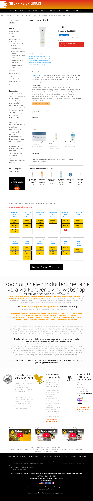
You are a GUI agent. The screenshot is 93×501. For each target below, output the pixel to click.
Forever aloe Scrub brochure (40, 103)
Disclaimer (81, 461)
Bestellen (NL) (14, 221)
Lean (18, 144)
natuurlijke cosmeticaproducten (47, 317)
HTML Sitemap (71, 463)
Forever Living (41, 65)
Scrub (30, 65)
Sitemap (65, 463)
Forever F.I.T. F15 (66, 313)
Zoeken (12, 22)
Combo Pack (18, 101)
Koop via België (64, 35)
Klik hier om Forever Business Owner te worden (52, 422)
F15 (17, 108)
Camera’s (59, 11)
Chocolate (12, 101)
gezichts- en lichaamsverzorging (17, 124)
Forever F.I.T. (14, 117)
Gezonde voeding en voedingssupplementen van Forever (41, 315)
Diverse (11, 84)
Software (52, 11)
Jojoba (31, 62)
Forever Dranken (15, 115)
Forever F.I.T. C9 (53, 313)
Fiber (20, 108)
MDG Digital (12, 467)
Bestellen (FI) (27, 248)
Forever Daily (19, 113)
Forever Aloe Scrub (38, 75)
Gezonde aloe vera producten (13, 15)
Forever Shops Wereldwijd (46, 267)
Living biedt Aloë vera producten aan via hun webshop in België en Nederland (38, 296)
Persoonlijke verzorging (30, 15)
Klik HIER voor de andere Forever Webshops (69, 44)
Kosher (14, 144)
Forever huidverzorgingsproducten (18, 56)
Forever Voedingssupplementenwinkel (63, 320)
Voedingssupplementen (17, 161)
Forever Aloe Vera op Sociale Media (17, 469)
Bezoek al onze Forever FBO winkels (24, 467)
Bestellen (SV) (52, 248)
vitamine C (15, 158)
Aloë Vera (13, 98)
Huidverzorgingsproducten (17, 140)
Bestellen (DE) (65, 221)
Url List (82, 463)
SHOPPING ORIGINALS (25, 3)
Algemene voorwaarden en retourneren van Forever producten (46, 487)
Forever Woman (16, 120)
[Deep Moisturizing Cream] (39, 136)
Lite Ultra (12, 146)
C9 (19, 98)
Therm (16, 153)
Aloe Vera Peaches (20, 96)
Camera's (12, 70)
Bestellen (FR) (14, 226)
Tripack (11, 155)
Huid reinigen (14, 133)
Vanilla (15, 155)
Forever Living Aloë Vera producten (40, 306)
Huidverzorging (15, 136)
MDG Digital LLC (74, 296)
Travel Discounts (14, 79)
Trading (20, 153)
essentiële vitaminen (16, 105)
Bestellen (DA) (14, 248)
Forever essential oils (66, 317)
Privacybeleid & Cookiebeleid (71, 461)
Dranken (17, 103)
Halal (12, 127)
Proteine (12, 150)
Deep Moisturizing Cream (39, 142)
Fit (24, 107)
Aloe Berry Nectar (14, 94)
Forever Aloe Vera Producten (16, 11)
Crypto (11, 103)
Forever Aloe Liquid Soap (72, 142)
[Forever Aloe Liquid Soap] (72, 136)
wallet (14, 162)
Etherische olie (12, 108)
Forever (14, 110)
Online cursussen (32, 11)
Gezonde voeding (16, 48)
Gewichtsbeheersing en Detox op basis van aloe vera (29, 313)
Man (34, 62)
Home (1, 15)
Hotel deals (75, 11)
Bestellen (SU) (27, 253)
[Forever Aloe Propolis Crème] (56, 136)
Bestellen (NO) (40, 248)
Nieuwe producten (15, 81)
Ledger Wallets (44, 11)
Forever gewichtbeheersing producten (36, 320)
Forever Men (37, 60)
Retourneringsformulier (46, 489)
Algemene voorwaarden (57, 461)
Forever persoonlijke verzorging (47, 15)
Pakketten (20, 146)
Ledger (22, 144)
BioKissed (68, 11)
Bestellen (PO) (65, 248)
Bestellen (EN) (14, 231)
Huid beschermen (14, 128)
